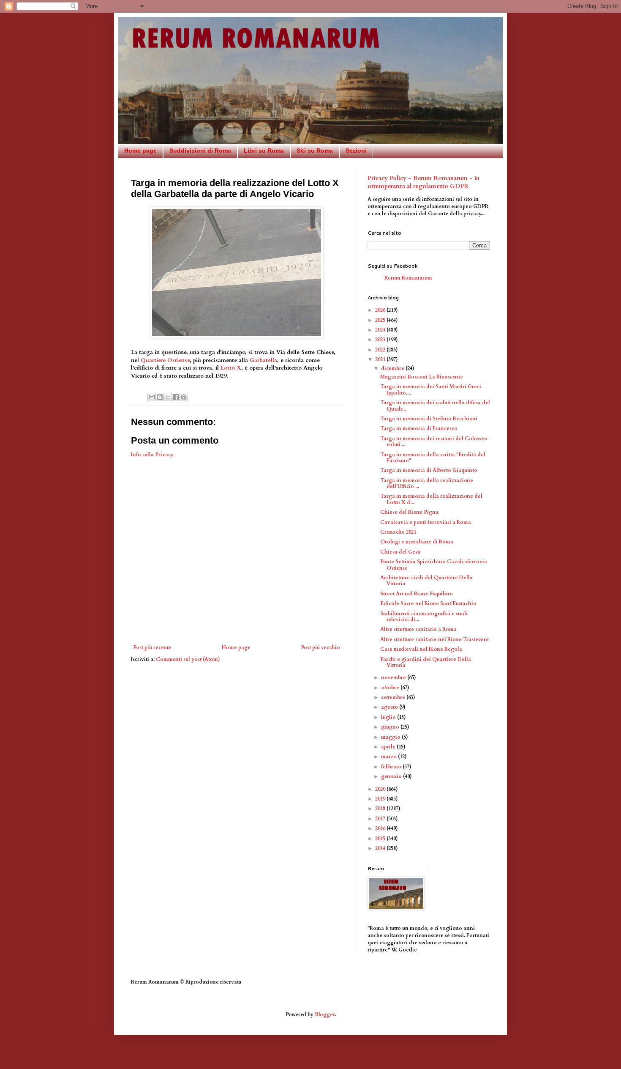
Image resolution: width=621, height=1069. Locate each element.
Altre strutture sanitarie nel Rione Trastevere (434, 639)
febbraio (392, 766)
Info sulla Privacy (152, 454)
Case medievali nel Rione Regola (421, 649)
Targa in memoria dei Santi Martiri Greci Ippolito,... (430, 389)
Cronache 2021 (398, 532)
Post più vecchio (320, 647)
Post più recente (152, 647)
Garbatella (263, 360)
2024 (381, 329)
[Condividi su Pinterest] (184, 397)
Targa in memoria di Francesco (419, 428)
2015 (381, 838)
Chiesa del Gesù (400, 551)
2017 (381, 818)
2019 (381, 798)
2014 (381, 848)
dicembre (393, 368)
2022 (381, 349)
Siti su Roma (315, 150)
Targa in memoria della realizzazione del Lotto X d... (431, 499)
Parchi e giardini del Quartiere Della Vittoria (425, 662)
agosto (390, 707)
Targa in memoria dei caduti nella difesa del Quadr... (435, 405)
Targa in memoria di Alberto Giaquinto (428, 470)
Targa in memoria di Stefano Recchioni (428, 418)
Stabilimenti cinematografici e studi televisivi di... (424, 616)
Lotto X (231, 368)
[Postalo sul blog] (159, 397)
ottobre (390, 687)
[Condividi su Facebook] (176, 397)
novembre (394, 677)
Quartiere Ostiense (165, 360)
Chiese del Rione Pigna (409, 512)
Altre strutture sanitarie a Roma (418, 629)
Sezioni (356, 150)
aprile (389, 746)
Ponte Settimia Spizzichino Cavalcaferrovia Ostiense (433, 564)
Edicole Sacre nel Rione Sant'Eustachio (428, 603)
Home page (140, 150)
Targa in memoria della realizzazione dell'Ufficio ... (426, 483)
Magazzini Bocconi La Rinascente (421, 376)
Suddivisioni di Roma (200, 150)
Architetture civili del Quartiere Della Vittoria (426, 580)
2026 (381, 310)
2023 (381, 339)
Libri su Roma (264, 150)
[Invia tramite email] (151, 397)
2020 (381, 789)
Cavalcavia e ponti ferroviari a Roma (425, 522)
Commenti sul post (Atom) (188, 659)
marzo (389, 756)
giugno (390, 727)
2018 (381, 808)
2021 (381, 359)
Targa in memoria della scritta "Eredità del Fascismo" (432, 457)
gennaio (392, 776)
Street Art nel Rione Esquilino (416, 593)
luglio (389, 717)
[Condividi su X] (167, 397)
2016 (381, 828)
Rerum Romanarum (408, 277)
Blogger (325, 1014)
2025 (381, 320)
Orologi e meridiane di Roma (416, 541)
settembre (393, 697)
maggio (391, 737)
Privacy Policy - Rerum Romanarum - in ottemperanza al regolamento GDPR (423, 182)
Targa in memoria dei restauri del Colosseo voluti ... (434, 441)
